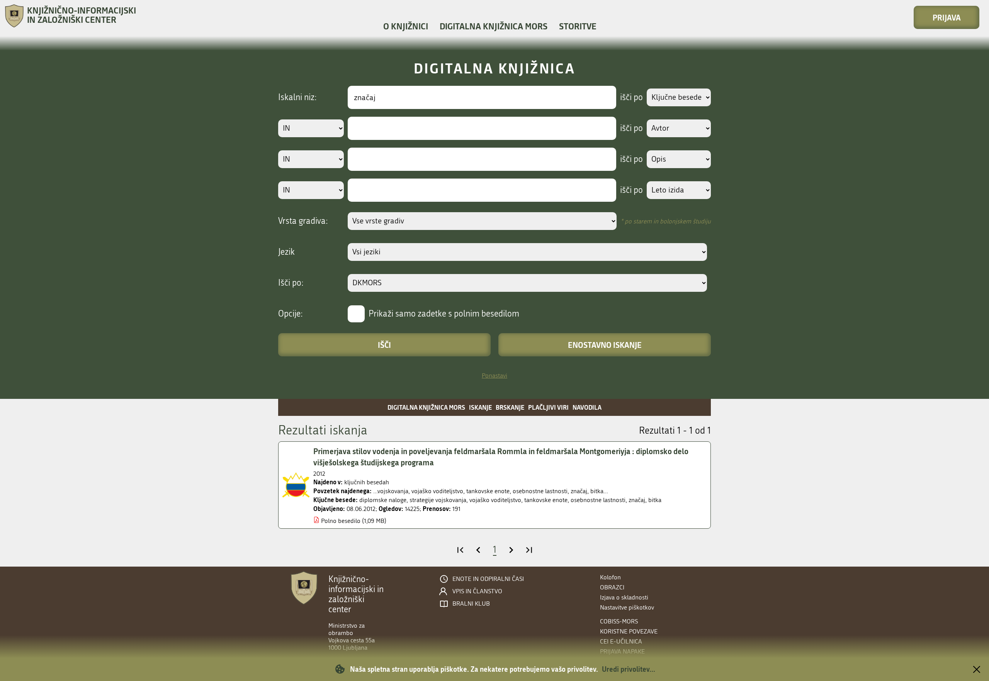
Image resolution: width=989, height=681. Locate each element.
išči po (631, 97)
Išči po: (291, 283)
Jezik (286, 252)
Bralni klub (471, 604)
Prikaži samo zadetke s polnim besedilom (444, 314)
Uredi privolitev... (628, 669)
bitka (654, 500)
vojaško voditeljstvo (495, 500)
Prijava (947, 17)
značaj (637, 500)
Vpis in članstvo (477, 591)
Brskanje (510, 407)
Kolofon (610, 577)
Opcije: (290, 314)
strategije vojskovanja (438, 500)
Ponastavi (494, 375)
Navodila (587, 407)
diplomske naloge (382, 500)
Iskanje (480, 407)
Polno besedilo (340, 520)
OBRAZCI (612, 587)
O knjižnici (405, 26)
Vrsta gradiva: (303, 221)
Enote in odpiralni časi (488, 579)
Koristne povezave (629, 631)
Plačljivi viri (548, 407)
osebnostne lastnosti (598, 500)
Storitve (577, 26)
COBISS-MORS (619, 621)
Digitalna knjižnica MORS (493, 26)
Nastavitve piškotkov (627, 607)
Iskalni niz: (297, 97)
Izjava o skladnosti (624, 597)
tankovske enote (546, 500)
